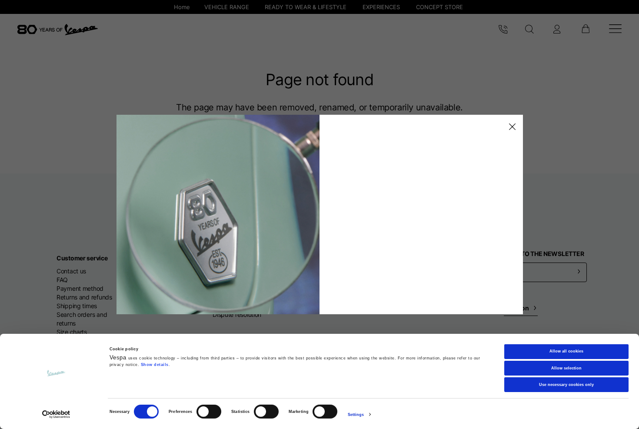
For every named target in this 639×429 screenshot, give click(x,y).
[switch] (208, 412)
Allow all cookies (566, 351)
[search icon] (529, 29)
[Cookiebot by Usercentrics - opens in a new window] (56, 414)
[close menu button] (510, 126)
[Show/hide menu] (615, 29)
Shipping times (77, 305)
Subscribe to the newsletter (535, 253)
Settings (356, 414)
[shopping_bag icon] (585, 29)
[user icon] (556, 29)
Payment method (80, 288)
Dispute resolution (237, 314)
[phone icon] (502, 29)
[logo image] (57, 29)
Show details (155, 364)
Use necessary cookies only (566, 384)
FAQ (62, 279)
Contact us (71, 271)
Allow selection (566, 368)
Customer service (82, 258)
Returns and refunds (84, 297)
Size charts (72, 332)
